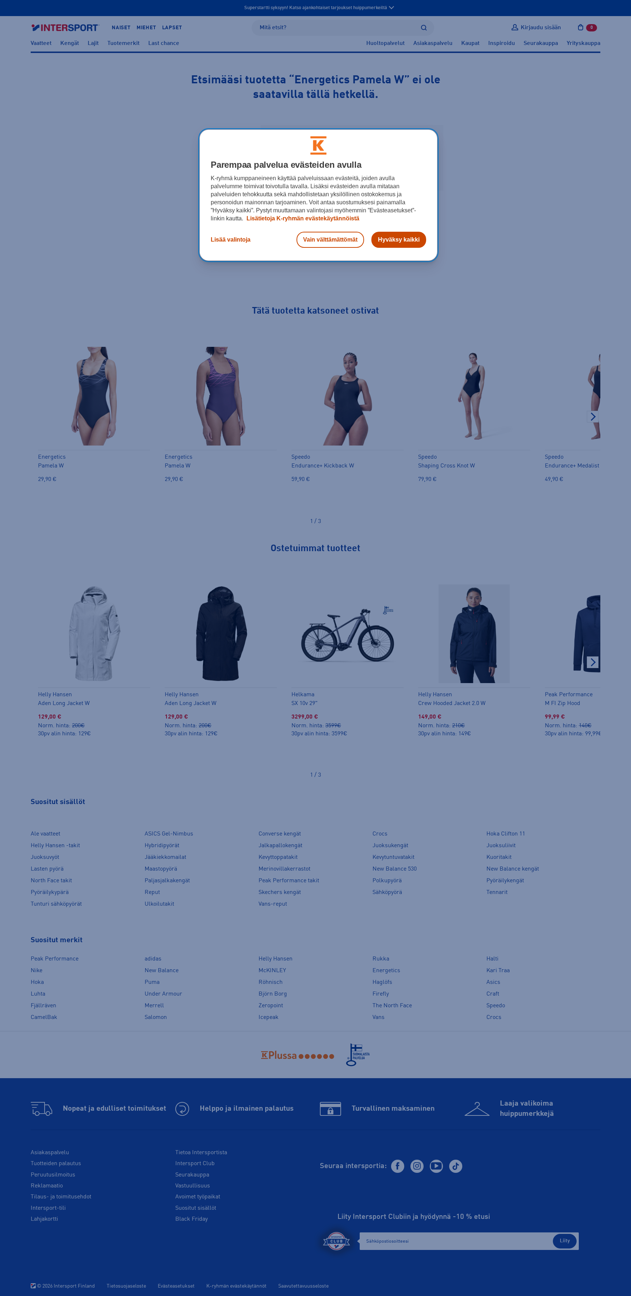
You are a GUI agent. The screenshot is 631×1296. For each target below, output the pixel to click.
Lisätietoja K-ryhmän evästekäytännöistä (302, 218)
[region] (318, 195)
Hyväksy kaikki (399, 239)
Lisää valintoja (231, 239)
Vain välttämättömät (330, 239)
